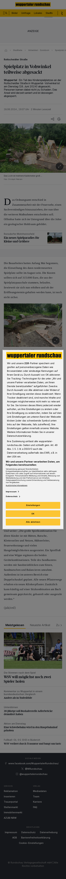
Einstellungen (33, 505)
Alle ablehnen (33, 522)
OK (33, 513)
